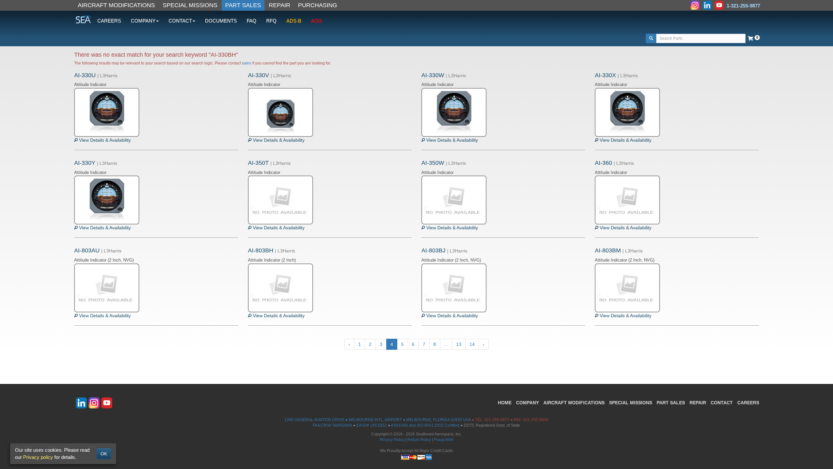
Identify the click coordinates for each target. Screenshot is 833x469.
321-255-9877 (497, 420)
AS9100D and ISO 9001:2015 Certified (425, 425)
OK (104, 453)
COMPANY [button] (143, 20)
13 (458, 344)
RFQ (271, 20)
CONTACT (722, 402)
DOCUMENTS (221, 20)
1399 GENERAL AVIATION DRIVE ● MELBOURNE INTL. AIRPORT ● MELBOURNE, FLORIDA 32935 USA (377, 420)
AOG (316, 20)
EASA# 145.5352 (371, 425)
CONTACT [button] (180, 20)
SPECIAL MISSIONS (190, 5)
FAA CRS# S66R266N (332, 425)
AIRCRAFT (574, 402)
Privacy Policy (392, 439)
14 (472, 344)
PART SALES (243, 5)
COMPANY (527, 402)
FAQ (251, 20)
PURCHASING (317, 5)
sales (246, 63)
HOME (505, 402)
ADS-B (293, 20)
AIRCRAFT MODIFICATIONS (116, 5)
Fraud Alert (443, 439)
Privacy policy (38, 457)
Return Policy (419, 439)
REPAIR (279, 5)
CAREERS (109, 20)
